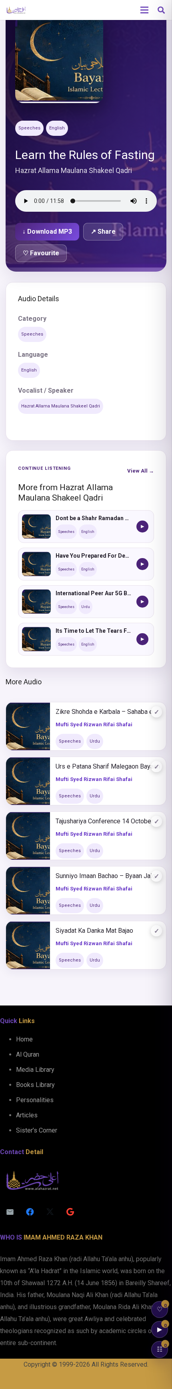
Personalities (35, 1100)
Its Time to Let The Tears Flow (94, 631)
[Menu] (144, 10)
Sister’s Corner (36, 1130)
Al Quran (27, 1054)
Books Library (35, 1085)
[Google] (70, 1212)
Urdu (85, 607)
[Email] (10, 1212)
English (57, 128)
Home (24, 1039)
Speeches (29, 128)
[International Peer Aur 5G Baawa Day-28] (36, 601)
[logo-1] (16, 10)
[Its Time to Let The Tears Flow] (36, 639)
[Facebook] (30, 1212)
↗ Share (103, 231)
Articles (27, 1115)
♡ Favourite (41, 253)
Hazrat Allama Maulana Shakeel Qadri (60, 406)
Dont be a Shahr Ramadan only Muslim (94, 518)
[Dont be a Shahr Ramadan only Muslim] (36, 526)
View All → (140, 471)
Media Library (35, 1069)
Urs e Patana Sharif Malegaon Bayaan (108, 766)
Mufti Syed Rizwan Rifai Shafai (94, 724)
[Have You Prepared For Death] (36, 564)
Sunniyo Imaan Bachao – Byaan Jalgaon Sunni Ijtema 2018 (108, 876)
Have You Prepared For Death (94, 555)
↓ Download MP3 (47, 231)
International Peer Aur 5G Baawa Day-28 (94, 593)
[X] (50, 1212)
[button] (161, 10)
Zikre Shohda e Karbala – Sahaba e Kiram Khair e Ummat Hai (108, 711)
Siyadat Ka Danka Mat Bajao (94, 930)
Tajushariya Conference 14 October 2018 (108, 821)
